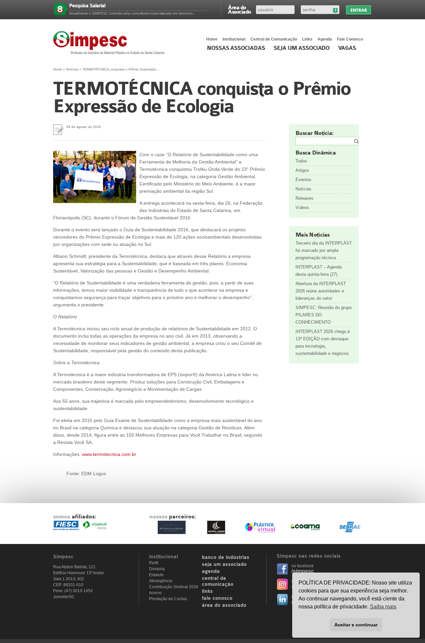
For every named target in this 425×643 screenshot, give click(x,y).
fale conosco (217, 598)
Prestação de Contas (168, 598)
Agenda (324, 39)
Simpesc (110, 42)
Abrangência (160, 581)
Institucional (233, 39)
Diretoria (157, 569)
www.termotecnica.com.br (109, 454)
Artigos (302, 170)
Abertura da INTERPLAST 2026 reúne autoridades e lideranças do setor (321, 291)
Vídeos (302, 207)
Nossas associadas (236, 48)
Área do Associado (239, 9)
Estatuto (156, 575)
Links (307, 39)
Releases (304, 198)
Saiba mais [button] (383, 606)
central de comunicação (217, 582)
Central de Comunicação (273, 39)
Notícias (72, 69)
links (207, 591)
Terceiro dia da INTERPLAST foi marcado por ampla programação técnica (324, 250)
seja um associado (224, 565)
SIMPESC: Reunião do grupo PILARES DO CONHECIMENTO (324, 315)
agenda (211, 572)
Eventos (303, 179)
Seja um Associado (302, 48)
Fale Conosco (350, 39)
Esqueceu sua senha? (335, 10)
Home (211, 39)
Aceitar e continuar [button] (356, 624)
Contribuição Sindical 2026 (173, 587)
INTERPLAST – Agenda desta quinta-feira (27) (319, 271)
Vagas (347, 48)
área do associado (224, 605)
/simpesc (303, 571)
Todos (301, 161)
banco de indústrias (225, 558)
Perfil (153, 563)
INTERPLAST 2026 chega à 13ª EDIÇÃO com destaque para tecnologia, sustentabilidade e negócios (323, 342)
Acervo (155, 592)
